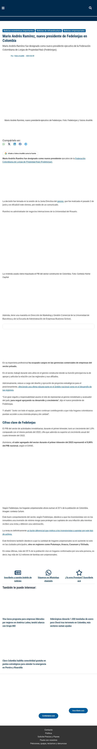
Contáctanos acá (48, 716)
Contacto (48, 730)
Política (48, 733)
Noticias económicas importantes (19, 30)
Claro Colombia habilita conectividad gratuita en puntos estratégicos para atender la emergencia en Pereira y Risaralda (24, 664)
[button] (90, 8)
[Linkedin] (11, 703)
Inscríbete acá (78, 710)
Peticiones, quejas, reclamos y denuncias (48, 743)
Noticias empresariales (74, 30)
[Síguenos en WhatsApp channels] (48, 572)
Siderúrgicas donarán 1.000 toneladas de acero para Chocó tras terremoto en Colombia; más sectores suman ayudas (71, 622)
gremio (60, 201)
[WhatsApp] (4, 144)
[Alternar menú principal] (3, 8)
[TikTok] (20, 703)
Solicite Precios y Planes (48, 736)
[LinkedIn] (15, 144)
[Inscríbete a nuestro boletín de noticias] (18, 572)
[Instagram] (16, 703)
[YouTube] (25, 703)
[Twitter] (6, 703)
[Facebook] (20, 144)
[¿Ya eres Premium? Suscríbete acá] (79, 572)
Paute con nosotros (48, 740)
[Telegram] (26, 144)
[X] (9, 144)
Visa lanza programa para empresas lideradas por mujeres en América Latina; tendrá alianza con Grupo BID (23, 622)
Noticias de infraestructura (49, 30)
